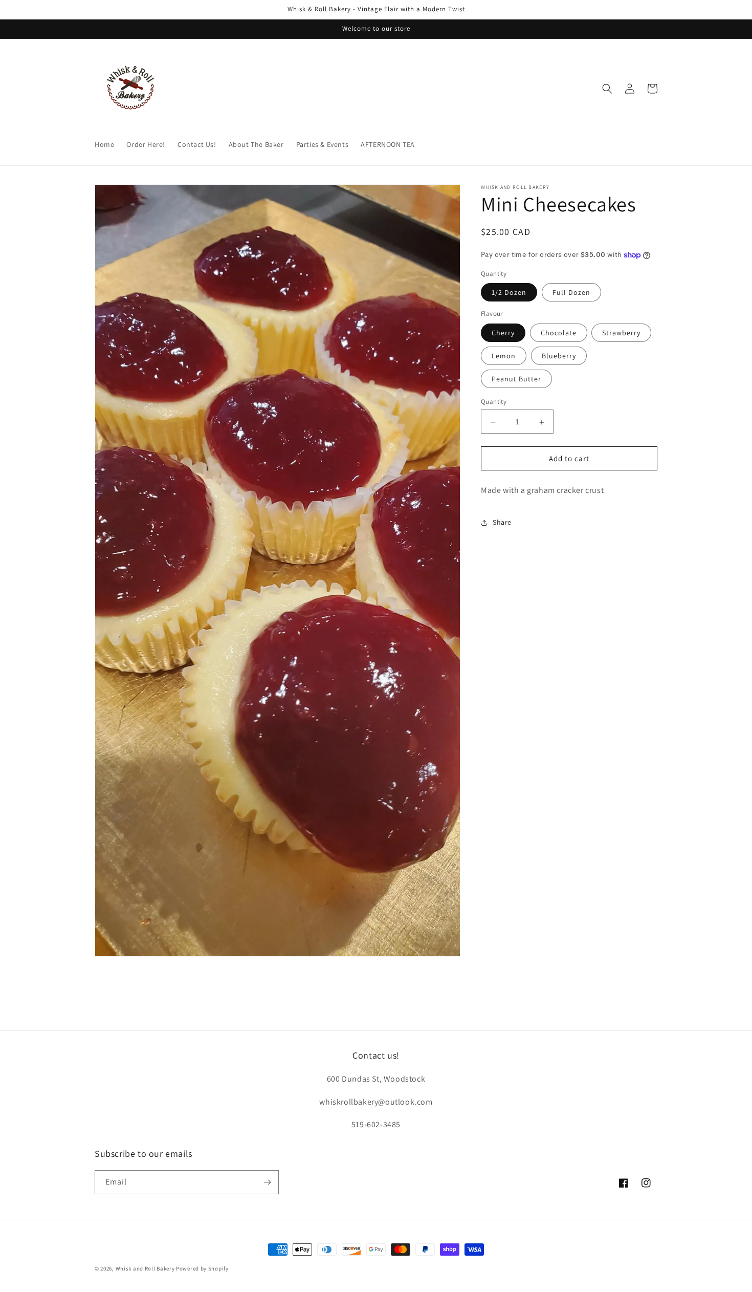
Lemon (504, 356)
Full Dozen (571, 292)
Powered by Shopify (202, 1268)
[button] (607, 88)
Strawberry (621, 333)
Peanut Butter (516, 379)
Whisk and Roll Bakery (145, 1268)
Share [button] (502, 522)
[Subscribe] (267, 1182)
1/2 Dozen (509, 292)
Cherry (503, 333)
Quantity (493, 402)
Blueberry (559, 356)
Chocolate (559, 333)
